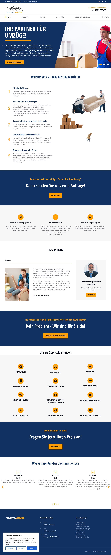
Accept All (31, 548)
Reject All (21, 548)
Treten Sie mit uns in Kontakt (41, 295)
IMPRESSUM (87, 551)
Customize (10, 548)
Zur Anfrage (55, 195)
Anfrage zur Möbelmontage (55, 336)
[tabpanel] (38, 285)
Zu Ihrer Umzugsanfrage (14, 62)
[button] (100, 65)
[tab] (38, 261)
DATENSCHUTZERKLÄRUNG (99, 551)
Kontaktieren (91, 295)
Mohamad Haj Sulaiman (91, 281)
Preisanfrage (55, 447)
